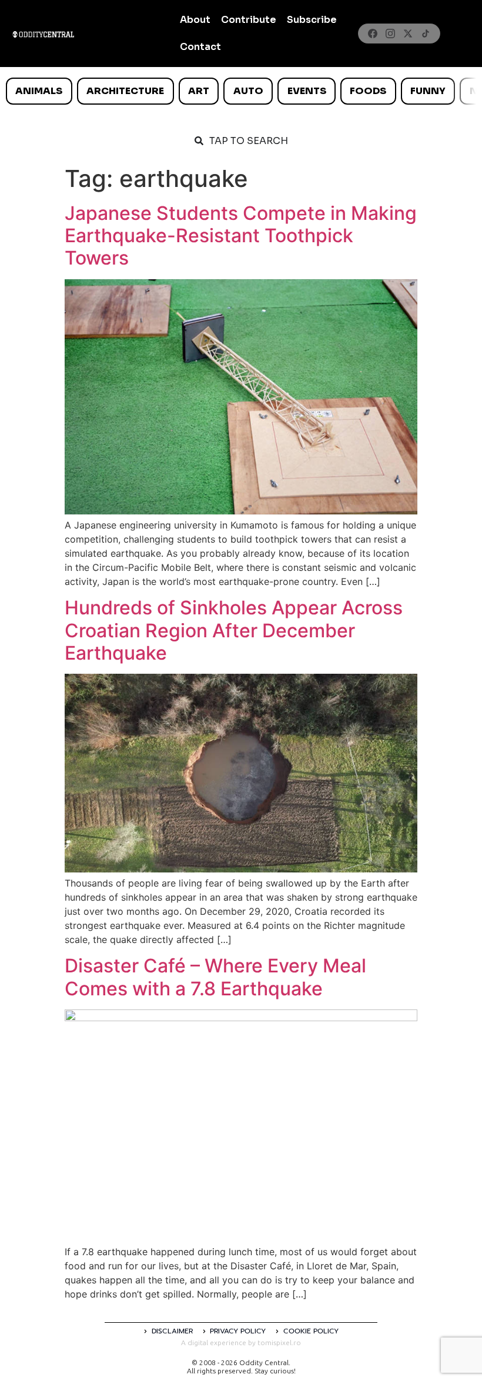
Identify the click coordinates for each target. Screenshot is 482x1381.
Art (198, 91)
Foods (368, 91)
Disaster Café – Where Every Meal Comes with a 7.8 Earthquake (215, 976)
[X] (408, 33)
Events (306, 91)
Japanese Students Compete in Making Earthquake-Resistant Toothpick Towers (241, 236)
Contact (200, 47)
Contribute (248, 20)
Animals (38, 91)
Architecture (125, 91)
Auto (248, 91)
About (195, 20)
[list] (241, 91)
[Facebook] (372, 33)
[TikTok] (425, 33)
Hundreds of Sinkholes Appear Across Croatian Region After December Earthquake (234, 630)
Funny (428, 91)
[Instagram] (390, 33)
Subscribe (312, 20)
